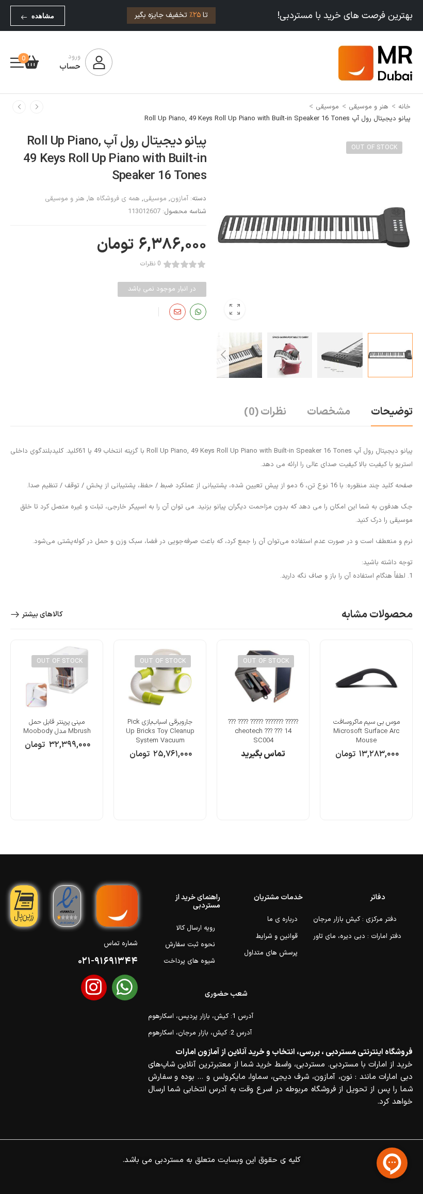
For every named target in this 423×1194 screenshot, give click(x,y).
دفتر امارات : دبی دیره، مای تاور (349, 936)
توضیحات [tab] (392, 412)
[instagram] (94, 987)
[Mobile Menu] (17, 62)
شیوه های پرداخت (189, 961)
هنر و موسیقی (368, 107)
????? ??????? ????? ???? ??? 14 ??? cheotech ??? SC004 (263, 731)
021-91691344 (108, 961)
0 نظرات (150, 264)
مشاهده (42, 16)
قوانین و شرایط (277, 936)
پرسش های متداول (271, 953)
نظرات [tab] (265, 412)
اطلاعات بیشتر (263, 759)
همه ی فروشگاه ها (114, 199)
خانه (404, 107)
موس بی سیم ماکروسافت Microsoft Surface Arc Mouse (366, 731)
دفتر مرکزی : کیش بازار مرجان (349, 919)
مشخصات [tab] (328, 412)
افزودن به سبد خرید (366, 759)
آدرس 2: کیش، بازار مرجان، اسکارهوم (198, 1033)
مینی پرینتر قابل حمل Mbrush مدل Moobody (57, 727)
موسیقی (327, 107)
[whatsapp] (125, 987)
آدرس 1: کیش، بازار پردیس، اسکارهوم (198, 1016)
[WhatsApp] (198, 312)
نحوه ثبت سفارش (190, 945)
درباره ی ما (282, 919)
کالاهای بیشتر (42, 614)
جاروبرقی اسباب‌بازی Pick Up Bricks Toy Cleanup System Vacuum (160, 731)
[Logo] (375, 62)
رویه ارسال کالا (195, 928)
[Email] (177, 312)
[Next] (223, 355)
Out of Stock (374, 147)
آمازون (179, 199)
